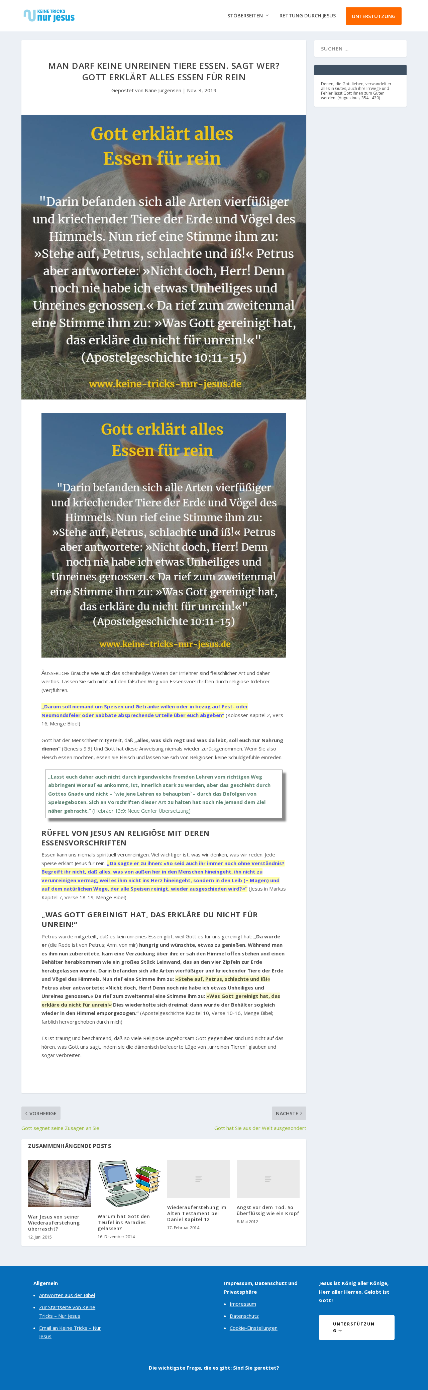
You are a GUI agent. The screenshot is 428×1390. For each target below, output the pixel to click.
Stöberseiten (245, 16)
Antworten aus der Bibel (67, 1295)
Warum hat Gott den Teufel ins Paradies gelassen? (124, 1222)
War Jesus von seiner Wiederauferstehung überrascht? (54, 1222)
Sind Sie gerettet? (256, 1367)
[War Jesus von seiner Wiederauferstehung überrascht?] (59, 1183)
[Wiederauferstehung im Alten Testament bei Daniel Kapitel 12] (198, 1179)
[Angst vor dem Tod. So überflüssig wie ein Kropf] (268, 1179)
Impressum (243, 1303)
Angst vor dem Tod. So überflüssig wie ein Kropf (268, 1210)
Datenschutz (244, 1315)
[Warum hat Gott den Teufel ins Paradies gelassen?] (129, 1183)
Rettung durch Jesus (308, 16)
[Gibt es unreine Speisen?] (163, 655)
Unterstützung (374, 16)
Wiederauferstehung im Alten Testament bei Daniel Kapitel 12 (197, 1213)
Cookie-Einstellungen (254, 1327)
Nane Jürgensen (163, 90)
